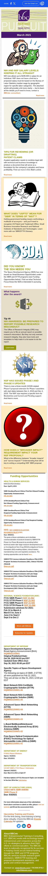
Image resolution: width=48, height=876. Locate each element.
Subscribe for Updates (24, 633)
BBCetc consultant (12, 93)
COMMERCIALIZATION (21, 530)
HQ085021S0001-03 (13, 719)
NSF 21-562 (28, 598)
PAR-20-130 (8, 591)
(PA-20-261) (8, 525)
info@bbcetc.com (24, 870)
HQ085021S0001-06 (13, 690)
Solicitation (22, 780)
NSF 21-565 (29, 603)
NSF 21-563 (29, 600)
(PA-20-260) (8, 496)
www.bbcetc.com (22, 868)
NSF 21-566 (29, 605)
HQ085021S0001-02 (13, 731)
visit (40, 805)
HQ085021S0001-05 (13, 700)
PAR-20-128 (8, 566)
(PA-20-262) (8, 515)
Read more (40, 95)
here (30, 554)
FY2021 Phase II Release (13, 753)
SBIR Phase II (10, 792)
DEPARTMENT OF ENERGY (15, 751)
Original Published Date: (16, 656)
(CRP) (20, 532)
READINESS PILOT (11, 532)
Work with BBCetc (24, 626)
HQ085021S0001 (12, 654)
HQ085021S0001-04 (13, 709)
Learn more (10, 348)
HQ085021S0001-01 (13, 744)
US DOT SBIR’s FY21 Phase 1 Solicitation (19, 768)
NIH (10, 530)
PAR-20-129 (8, 579)
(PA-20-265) (8, 506)
